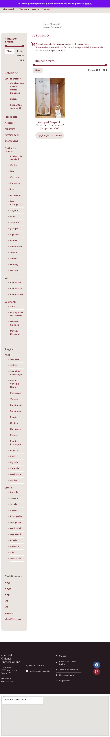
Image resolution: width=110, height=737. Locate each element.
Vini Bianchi (16, 294)
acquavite (15, 222)
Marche (14, 435)
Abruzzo (14, 450)
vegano (9, 613)
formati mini (12, 135)
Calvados (15, 183)
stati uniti (15, 528)
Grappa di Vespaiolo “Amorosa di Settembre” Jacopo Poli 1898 (50, 125)
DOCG (8, 589)
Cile (12, 552)
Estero (8, 487)
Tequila (14, 252)
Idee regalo (9, 9)
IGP (7, 601)
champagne (11, 141)
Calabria (14, 468)
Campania (15, 429)
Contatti (46, 9)
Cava (12, 306)
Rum (12, 216)
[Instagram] (96, 671)
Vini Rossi (15, 282)
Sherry (13, 99)
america (14, 546)
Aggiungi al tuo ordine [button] (50, 135)
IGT (6, 607)
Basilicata (15, 474)
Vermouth (15, 177)
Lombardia (16, 405)
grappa (14, 228)
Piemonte (15, 393)
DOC (7, 583)
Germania (15, 558)
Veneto (14, 399)
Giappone (15, 522)
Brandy (14, 240)
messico (14, 510)
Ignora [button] (88, 3)
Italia (7, 355)
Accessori (10, 123)
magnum (10, 129)
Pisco (13, 189)
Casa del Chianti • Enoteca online (10, 658)
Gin (12, 171)
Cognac (14, 210)
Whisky (14, 264)
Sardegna (15, 411)
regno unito (16, 534)
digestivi (15, 234)
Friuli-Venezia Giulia (14, 383)
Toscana (14, 359)
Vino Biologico (13, 619)
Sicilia (13, 365)
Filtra (9, 51)
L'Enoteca (23, 9)
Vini (7, 278)
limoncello (16, 246)
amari (13, 258)
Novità (35, 9)
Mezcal (14, 270)
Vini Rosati (16, 288)
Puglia (13, 417)
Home (46, 24)
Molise (13, 480)
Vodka (13, 165)
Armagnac (16, 195)
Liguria (14, 462)
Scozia (13, 504)
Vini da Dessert (13, 78)
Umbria (14, 423)
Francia (14, 492)
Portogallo (16, 516)
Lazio (13, 456)
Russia (13, 540)
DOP (7, 595)
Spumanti (10, 302)
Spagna (14, 498)
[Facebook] (96, 665)
